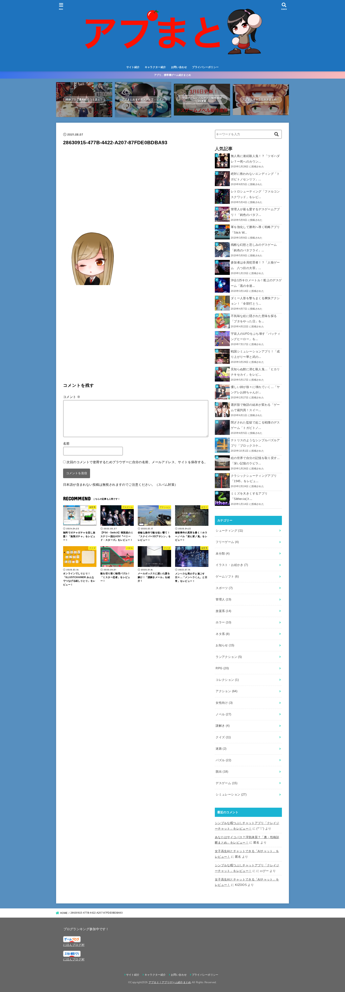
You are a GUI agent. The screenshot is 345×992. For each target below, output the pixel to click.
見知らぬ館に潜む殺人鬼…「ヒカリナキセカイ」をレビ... (255, 372)
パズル (223, 760)
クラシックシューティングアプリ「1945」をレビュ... (254, 478)
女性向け (224, 702)
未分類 (223, 553)
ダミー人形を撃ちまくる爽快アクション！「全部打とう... (255, 301)
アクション (226, 691)
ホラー (223, 622)
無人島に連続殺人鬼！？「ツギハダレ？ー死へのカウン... (255, 158)
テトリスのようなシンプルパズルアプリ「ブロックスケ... (255, 443)
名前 (66, 443)
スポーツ (224, 588)
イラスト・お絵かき (232, 565)
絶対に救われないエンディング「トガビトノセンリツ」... (255, 176)
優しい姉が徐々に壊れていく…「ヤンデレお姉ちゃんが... (255, 389)
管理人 (223, 599)
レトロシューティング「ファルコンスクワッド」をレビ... (255, 194)
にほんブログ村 (73, 945)
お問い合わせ (179, 67)
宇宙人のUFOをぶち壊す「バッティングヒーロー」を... (255, 336)
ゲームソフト (227, 576)
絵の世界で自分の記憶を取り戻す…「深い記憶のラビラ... (255, 460)
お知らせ (225, 645)
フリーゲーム (227, 542)
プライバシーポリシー (205, 67)
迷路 (221, 748)
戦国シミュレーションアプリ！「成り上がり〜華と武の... (255, 354)
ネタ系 (223, 634)
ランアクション (229, 656)
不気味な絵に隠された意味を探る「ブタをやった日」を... (254, 318)
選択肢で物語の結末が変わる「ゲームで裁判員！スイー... (255, 407)
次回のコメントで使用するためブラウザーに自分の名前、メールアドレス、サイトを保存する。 (136, 462)
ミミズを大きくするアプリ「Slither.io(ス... (249, 496)
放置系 (223, 611)
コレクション (227, 679)
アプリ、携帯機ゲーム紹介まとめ (172, 75)
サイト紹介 (133, 67)
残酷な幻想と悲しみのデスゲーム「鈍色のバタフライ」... (254, 247)
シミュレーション (231, 794)
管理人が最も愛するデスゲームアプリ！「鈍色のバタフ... (255, 212)
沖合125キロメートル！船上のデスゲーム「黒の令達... (256, 283)
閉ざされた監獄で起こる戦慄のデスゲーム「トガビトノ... (255, 425)
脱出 (222, 771)
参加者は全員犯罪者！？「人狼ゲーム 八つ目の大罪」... (255, 265)
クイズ (223, 737)
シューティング (229, 530)
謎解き (223, 725)
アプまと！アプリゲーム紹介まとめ (170, 982)
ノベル (223, 714)
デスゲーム (226, 783)
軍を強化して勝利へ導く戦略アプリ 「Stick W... (255, 229)
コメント (71, 397)
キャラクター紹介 (155, 67)
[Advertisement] (135, 188)
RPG (222, 668)
